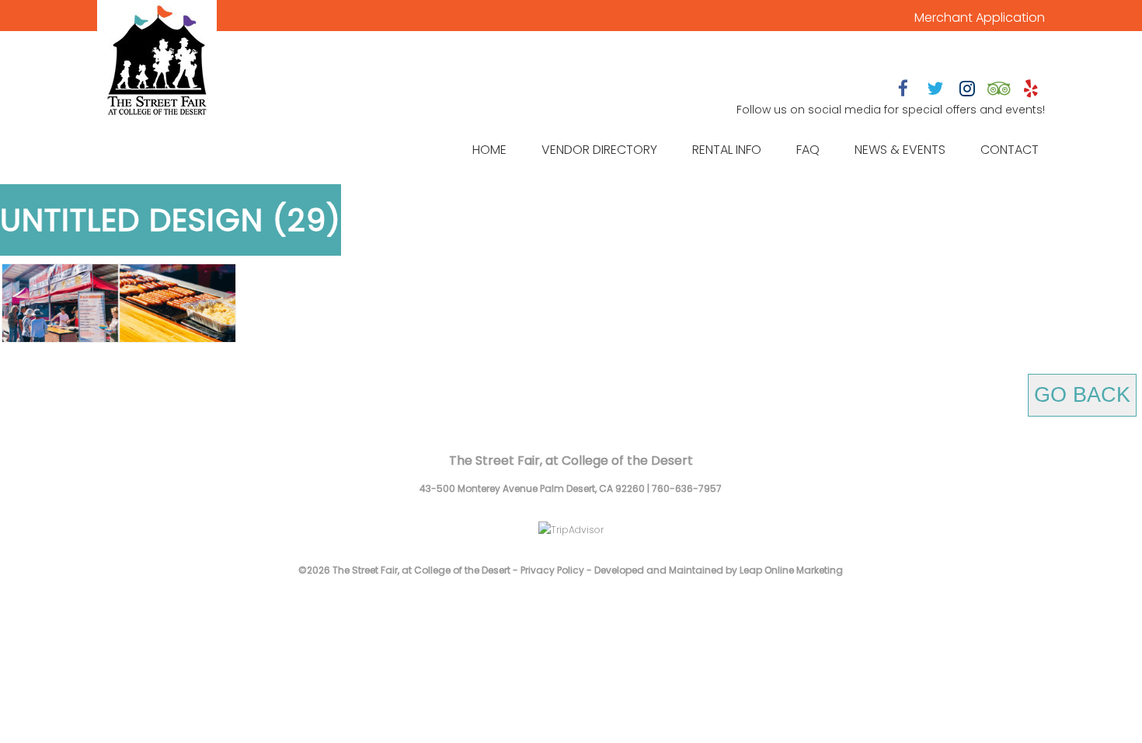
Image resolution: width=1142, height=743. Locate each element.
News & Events (900, 150)
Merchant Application (979, 17)
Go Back (1082, 394)
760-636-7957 (687, 488)
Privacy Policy (552, 570)
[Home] (157, 62)
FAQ (808, 150)
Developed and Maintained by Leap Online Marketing (718, 570)
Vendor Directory (599, 150)
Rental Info (726, 150)
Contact (1009, 150)
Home (489, 150)
